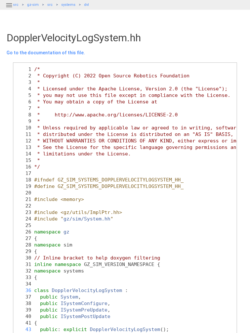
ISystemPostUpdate (85, 316)
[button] (9, 9)
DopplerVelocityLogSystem (87, 290)
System (69, 297)
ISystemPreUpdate (84, 310)
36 (24, 290)
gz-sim (33, 5)
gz (66, 231)
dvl (86, 5)
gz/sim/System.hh (86, 218)
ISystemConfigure (84, 303)
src (50, 5)
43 (24, 329)
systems (68, 5)
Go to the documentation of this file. (46, 52)
